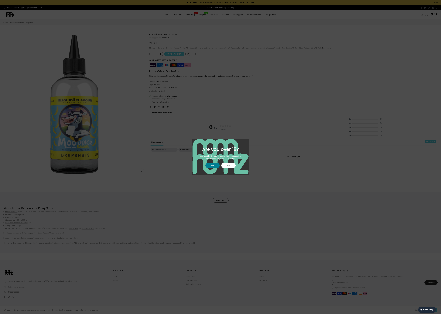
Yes (212, 165)
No (228, 165)
